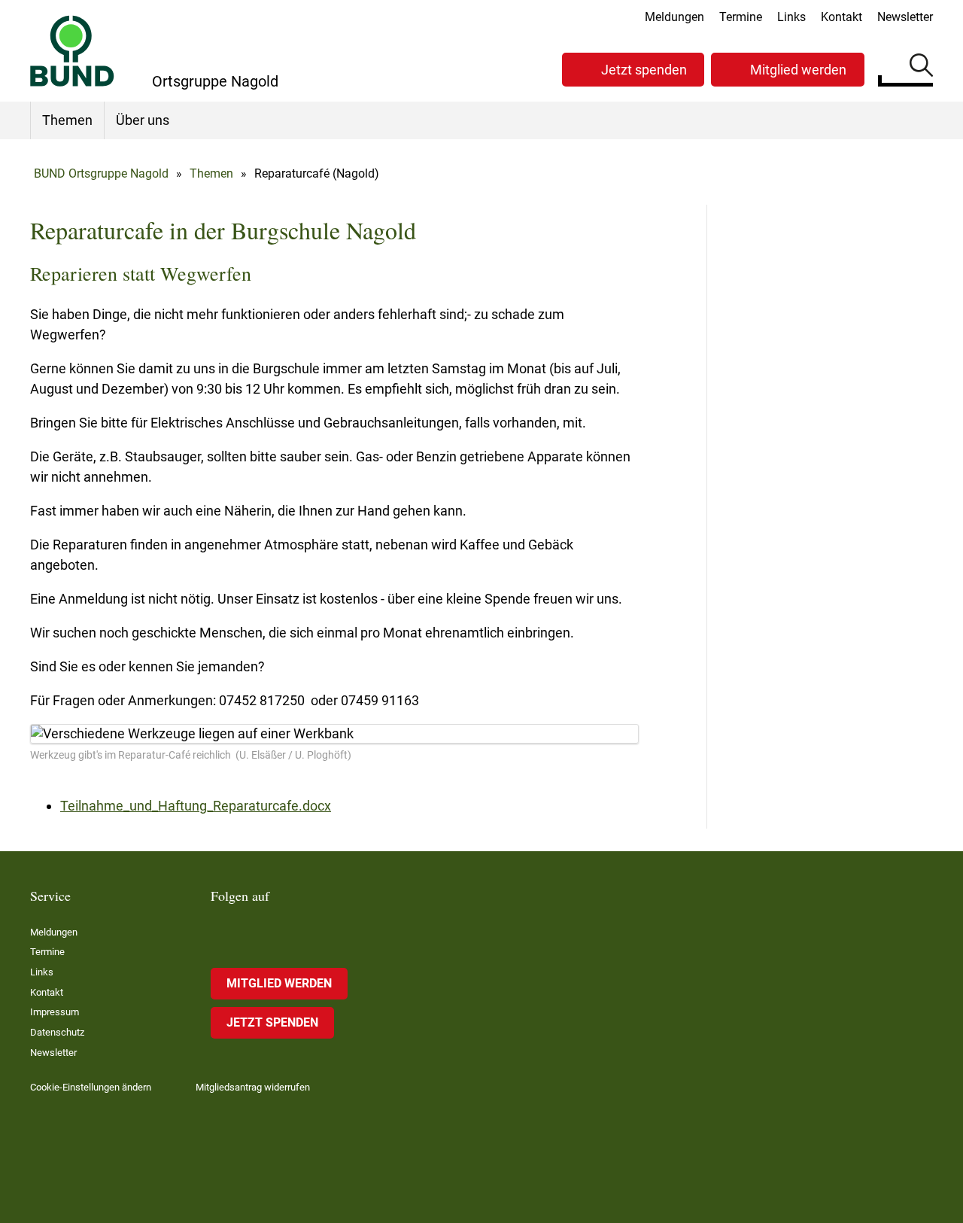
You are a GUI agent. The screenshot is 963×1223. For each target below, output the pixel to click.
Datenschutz (57, 1032)
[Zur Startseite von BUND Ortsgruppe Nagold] (72, 51)
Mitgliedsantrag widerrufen (253, 1087)
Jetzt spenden (644, 70)
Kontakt (841, 17)
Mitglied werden (798, 70)
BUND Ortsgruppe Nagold (101, 173)
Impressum (54, 1012)
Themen (67, 120)
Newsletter (905, 17)
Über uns (142, 120)
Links (791, 17)
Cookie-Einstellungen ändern (90, 1087)
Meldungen (674, 17)
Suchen (921, 67)
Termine (740, 17)
